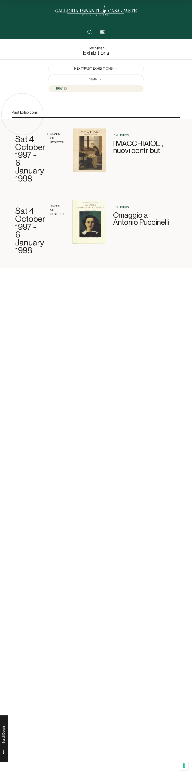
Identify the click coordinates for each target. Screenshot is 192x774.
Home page (96, 48)
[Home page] (96, 9)
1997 (59, 88)
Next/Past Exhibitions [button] (93, 69)
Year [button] (93, 79)
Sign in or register (56, 138)
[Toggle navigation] (102, 32)
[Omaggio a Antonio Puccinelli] (89, 221)
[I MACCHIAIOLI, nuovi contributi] (89, 150)
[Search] (89, 32)
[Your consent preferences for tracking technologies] (183, 765)
